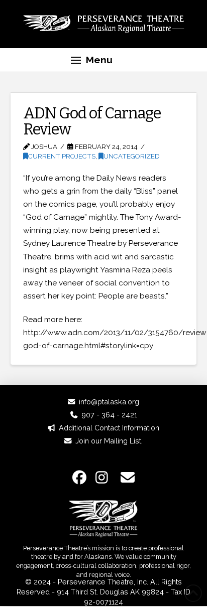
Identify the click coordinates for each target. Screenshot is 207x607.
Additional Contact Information (109, 427)
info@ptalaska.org (109, 401)
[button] (91, 60)
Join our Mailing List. (109, 440)
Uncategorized (132, 156)
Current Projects (61, 156)
